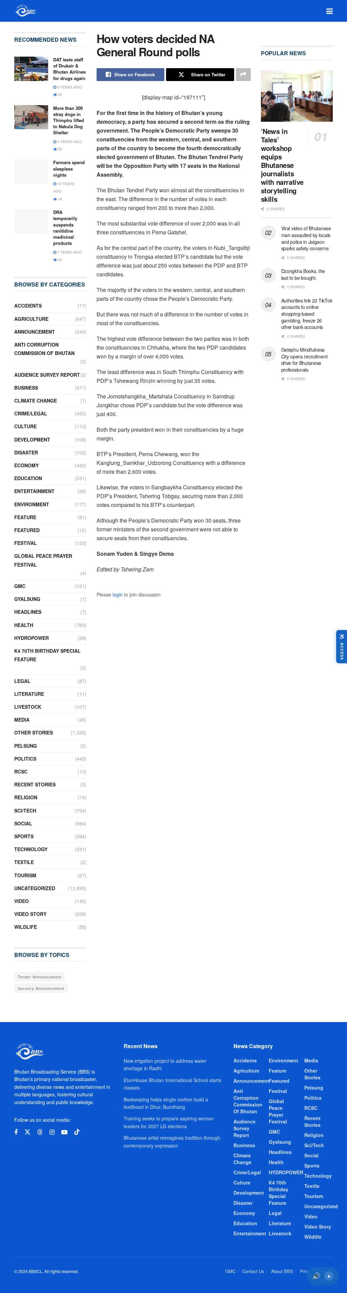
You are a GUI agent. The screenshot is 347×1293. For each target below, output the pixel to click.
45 (59, 94)
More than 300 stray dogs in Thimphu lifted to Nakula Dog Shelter (68, 120)
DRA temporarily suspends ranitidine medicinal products (65, 227)
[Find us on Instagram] (52, 1132)
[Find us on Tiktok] (77, 1132)
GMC (19, 586)
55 (59, 149)
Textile (24, 862)
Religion (25, 797)
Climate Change (35, 400)
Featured (27, 530)
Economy (26, 465)
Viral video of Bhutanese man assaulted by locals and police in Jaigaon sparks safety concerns (306, 238)
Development (32, 439)
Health (23, 625)
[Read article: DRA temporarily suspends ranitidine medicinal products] (31, 221)
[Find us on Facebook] (16, 1132)
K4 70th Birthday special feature (47, 655)
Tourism (25, 875)
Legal (22, 681)
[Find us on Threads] (40, 1132)
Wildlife (25, 926)
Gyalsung (27, 598)
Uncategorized (34, 888)
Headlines (27, 611)
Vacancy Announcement (41, 988)
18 (59, 198)
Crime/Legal (30, 413)
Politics (25, 758)
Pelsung (25, 745)
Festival (25, 543)
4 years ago (69, 141)
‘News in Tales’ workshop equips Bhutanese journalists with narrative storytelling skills (282, 165)
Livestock (27, 706)
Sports (24, 836)
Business (26, 387)
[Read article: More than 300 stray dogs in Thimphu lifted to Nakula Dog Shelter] (31, 117)
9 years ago (69, 87)
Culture (25, 426)
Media (21, 719)
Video (21, 901)
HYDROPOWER (31, 637)
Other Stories (33, 732)
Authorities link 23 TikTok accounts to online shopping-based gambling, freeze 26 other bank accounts (306, 313)
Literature (29, 693)
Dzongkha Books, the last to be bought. (303, 274)
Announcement (34, 331)
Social (23, 823)
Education (28, 478)
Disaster (26, 452)
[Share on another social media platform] (243, 74)
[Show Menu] (329, 11)
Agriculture (31, 318)
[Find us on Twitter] (27, 1132)
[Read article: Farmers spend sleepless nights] (31, 171)
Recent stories (35, 784)
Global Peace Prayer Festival (43, 560)
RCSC (20, 771)
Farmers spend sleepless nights (69, 168)
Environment (31, 504)
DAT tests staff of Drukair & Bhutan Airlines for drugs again (69, 68)
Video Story (30, 913)
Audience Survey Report (47, 374)
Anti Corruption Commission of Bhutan (44, 348)
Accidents (28, 305)
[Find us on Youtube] (64, 1132)
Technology (30, 849)
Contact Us (253, 1271)
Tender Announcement (39, 976)
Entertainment (34, 491)
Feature (25, 517)
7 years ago (69, 252)
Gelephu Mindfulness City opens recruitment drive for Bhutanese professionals (304, 359)
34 (59, 259)
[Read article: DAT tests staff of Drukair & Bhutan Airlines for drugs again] (31, 69)
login (118, 594)
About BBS (282, 1271)
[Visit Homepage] (25, 11)
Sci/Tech (25, 810)
